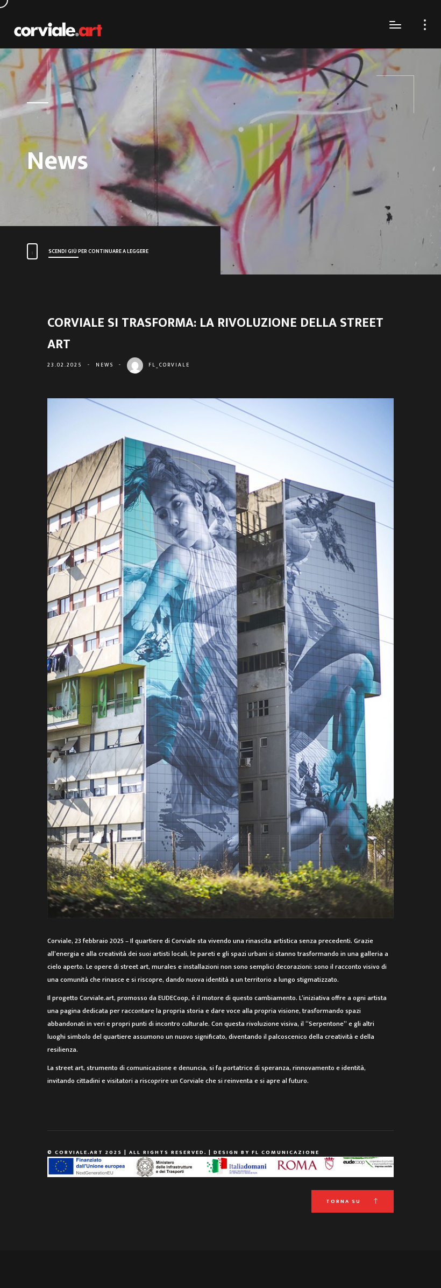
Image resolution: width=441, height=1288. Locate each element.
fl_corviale (169, 365)
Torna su (344, 1201)
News (104, 365)
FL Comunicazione (285, 1152)
